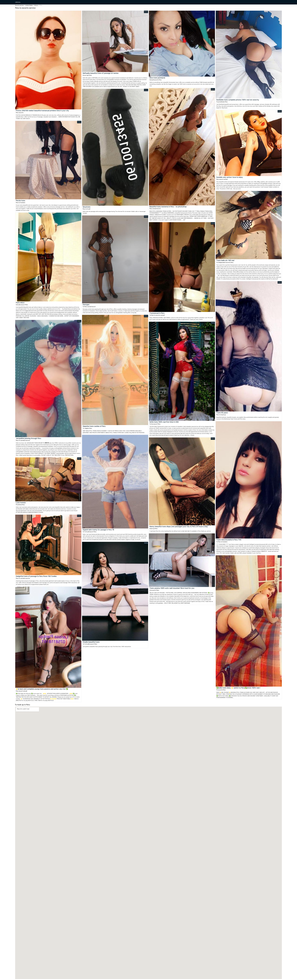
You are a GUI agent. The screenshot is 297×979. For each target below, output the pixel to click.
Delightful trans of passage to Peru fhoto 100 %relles (36, 576)
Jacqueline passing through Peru (28, 438)
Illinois (36, 5)
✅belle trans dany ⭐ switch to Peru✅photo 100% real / (238, 688)
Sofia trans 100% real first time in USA (164, 422)
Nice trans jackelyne (157, 78)
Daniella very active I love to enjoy (229, 177)
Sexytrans (86, 207)
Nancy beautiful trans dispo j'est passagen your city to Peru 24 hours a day (179, 526)
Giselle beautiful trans (91, 642)
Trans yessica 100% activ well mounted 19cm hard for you (172, 588)
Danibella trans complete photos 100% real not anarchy (237, 100)
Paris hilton (20, 303)
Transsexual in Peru (157, 313)
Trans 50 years (222, 413)
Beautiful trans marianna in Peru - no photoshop (168, 207)
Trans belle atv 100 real (225, 260)
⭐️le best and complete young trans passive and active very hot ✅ (42, 689)
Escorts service (19, 5)
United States (29, 5)
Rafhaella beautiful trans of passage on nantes (100, 73)
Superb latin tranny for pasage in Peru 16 (98, 530)
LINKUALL (18, 2)
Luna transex (21, 503)
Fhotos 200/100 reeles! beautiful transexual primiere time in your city (42, 111)
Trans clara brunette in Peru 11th (228, 540)
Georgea (86, 305)
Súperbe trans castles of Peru (94, 426)
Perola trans (20, 200)
